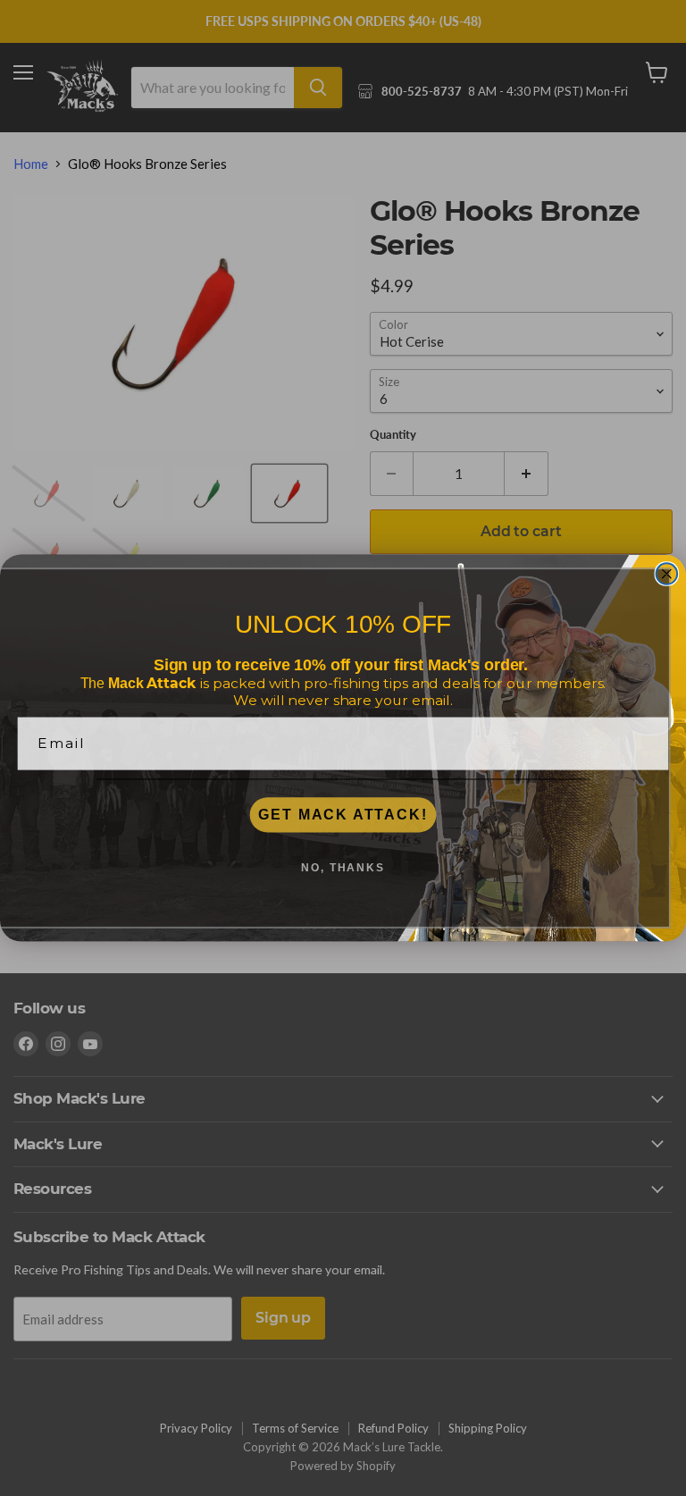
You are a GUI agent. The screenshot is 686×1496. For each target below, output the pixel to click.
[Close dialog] (667, 573)
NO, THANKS (343, 867)
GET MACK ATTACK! (342, 814)
